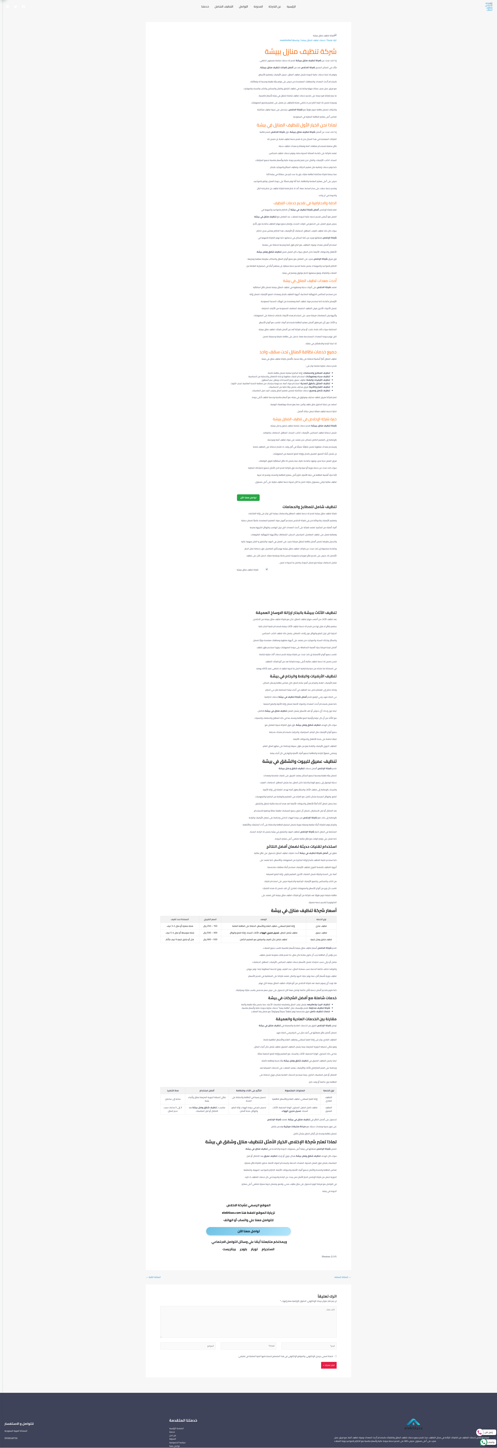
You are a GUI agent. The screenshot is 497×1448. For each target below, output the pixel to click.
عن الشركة (275, 6)
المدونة (258, 6)
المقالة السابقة (342, 1277)
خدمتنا (205, 6)
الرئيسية (291, 6)
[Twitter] (15, 7)
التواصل (243, 6)
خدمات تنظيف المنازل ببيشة (313, 40)
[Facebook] (23, 7)
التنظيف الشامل (224, 6)
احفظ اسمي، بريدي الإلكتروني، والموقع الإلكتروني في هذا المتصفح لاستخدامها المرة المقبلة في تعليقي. (285, 1356)
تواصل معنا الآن (248, 498)
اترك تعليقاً (332, 40)
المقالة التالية (153, 1277)
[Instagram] (7, 7)
